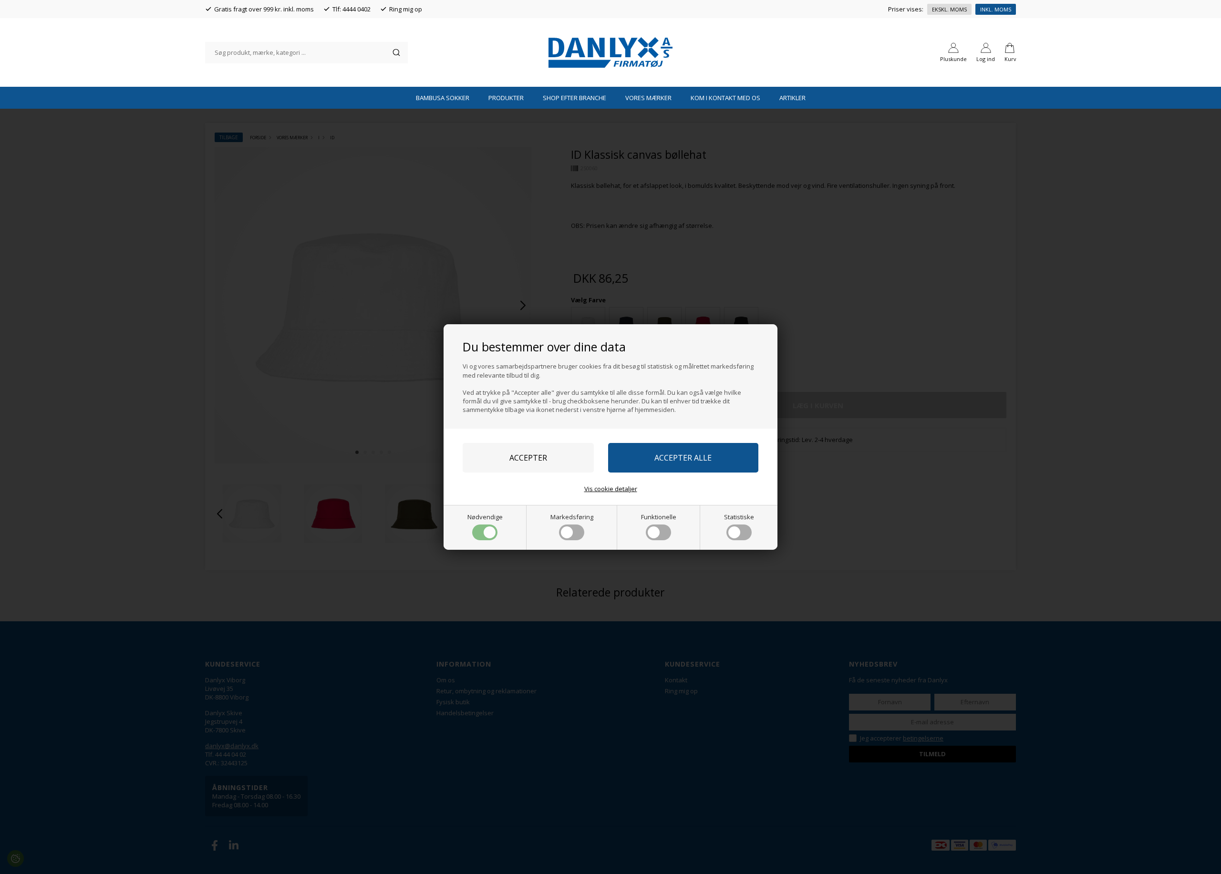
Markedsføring (571, 517)
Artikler (792, 97)
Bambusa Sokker (442, 97)
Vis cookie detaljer (610, 488)
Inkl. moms (995, 9)
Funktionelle (658, 517)
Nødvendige (485, 517)
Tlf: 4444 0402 (351, 9)
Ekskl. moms (949, 9)
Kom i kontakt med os (725, 97)
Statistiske (739, 517)
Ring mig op (405, 9)
